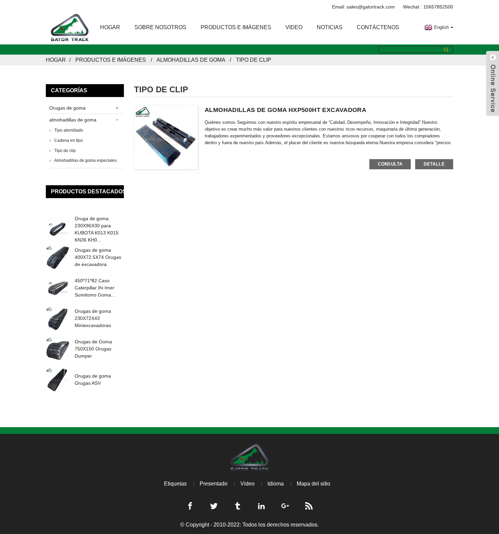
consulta (390, 164)
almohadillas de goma (190, 60)
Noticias (330, 27)
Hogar (110, 27)
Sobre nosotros (160, 27)
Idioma (275, 484)
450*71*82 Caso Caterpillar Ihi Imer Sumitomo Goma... (95, 288)
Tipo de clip (253, 60)
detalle (434, 164)
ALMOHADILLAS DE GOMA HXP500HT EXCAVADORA (285, 110)
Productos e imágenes (236, 27)
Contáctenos (378, 27)
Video (293, 27)
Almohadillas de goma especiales (85, 160)
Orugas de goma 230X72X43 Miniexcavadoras (93, 318)
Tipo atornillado (68, 130)
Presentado (213, 484)
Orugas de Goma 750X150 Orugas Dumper (93, 349)
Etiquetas (175, 484)
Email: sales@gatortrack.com (363, 6)
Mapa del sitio (313, 484)
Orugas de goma (67, 108)
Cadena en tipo (68, 140)
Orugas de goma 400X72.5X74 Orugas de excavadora (98, 257)
